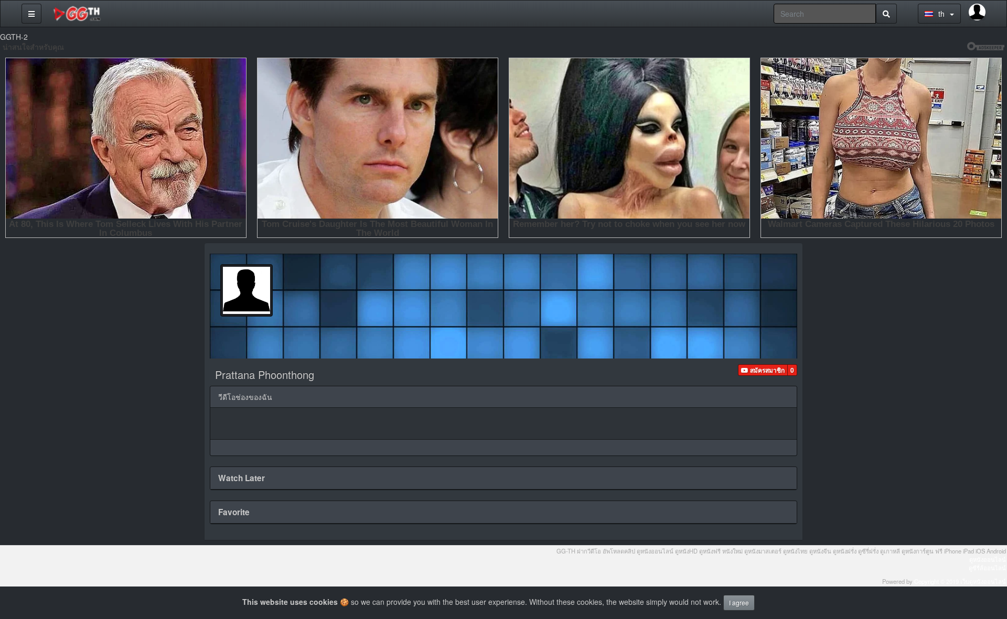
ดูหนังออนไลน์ (987, 559)
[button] (763, 370)
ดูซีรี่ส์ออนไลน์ (987, 567)
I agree (739, 602)
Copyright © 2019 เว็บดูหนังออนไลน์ (960, 581)
